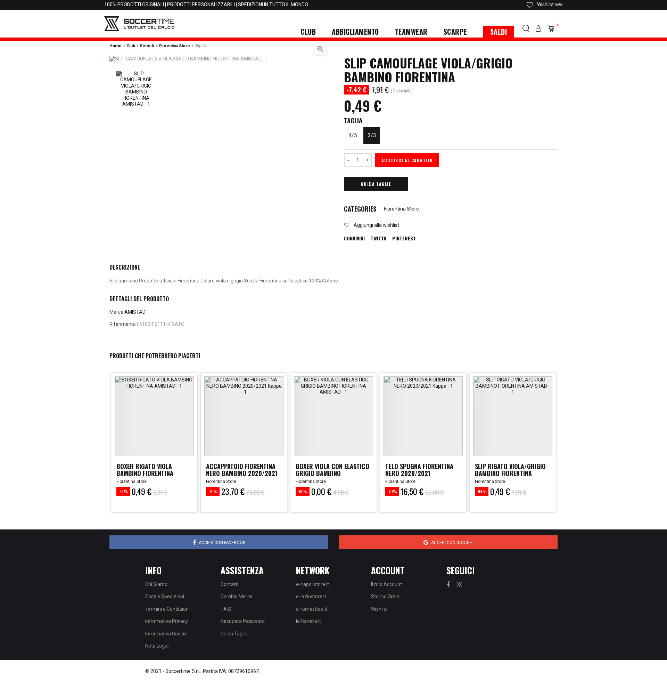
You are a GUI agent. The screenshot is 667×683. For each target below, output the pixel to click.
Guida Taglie (376, 184)
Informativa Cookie (166, 633)
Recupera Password (243, 621)
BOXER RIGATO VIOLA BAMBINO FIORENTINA (144, 470)
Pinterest (404, 238)
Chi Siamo (156, 584)
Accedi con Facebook (222, 542)
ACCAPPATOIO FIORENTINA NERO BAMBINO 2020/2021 (242, 470)
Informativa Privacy (166, 621)
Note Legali (157, 646)
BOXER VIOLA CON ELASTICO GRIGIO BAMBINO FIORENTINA (332, 473)
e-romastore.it (312, 609)
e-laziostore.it (311, 596)
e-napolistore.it (312, 584)
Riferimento (122, 324)
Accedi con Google (452, 542)
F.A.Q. (226, 609)
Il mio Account (386, 584)
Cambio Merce (237, 596)
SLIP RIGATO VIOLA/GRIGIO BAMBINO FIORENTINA (510, 470)
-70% (213, 491)
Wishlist (379, 609)
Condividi (354, 238)
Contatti (229, 584)
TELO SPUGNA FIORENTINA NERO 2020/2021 (419, 470)
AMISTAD (135, 312)
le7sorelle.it (308, 621)
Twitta (378, 238)
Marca (116, 312)
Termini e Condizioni (167, 609)
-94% (123, 491)
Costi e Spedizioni (164, 596)
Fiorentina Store (401, 209)
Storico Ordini (386, 596)
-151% (302, 491)
